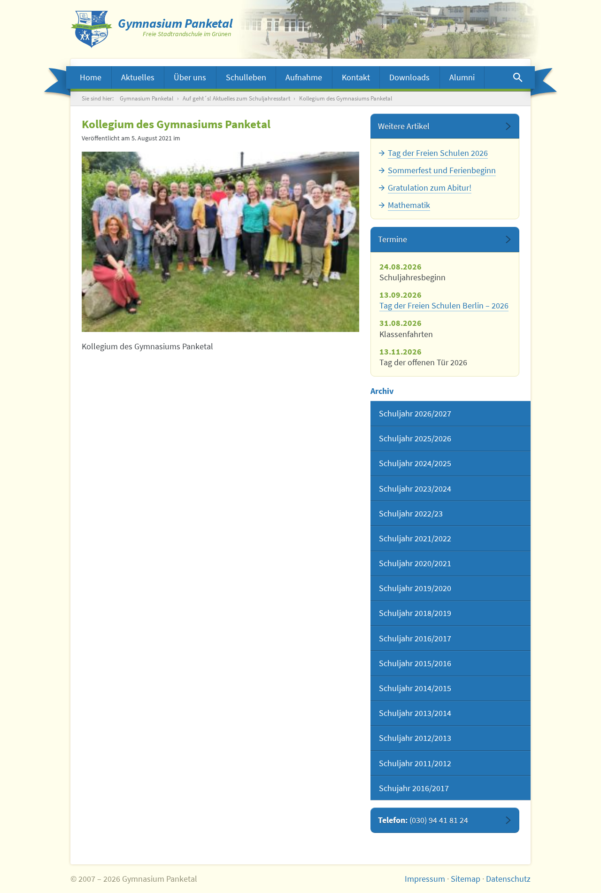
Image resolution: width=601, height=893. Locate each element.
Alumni (462, 77)
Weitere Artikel (404, 126)
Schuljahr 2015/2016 (415, 663)
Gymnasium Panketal (146, 98)
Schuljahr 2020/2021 (415, 563)
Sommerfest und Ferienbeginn (442, 170)
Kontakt (356, 77)
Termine (392, 239)
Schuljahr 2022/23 (411, 513)
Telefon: (423, 820)
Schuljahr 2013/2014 (415, 713)
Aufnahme (303, 77)
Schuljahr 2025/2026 (415, 438)
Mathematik (409, 205)
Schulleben (246, 77)
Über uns (190, 77)
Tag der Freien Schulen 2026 (438, 152)
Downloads (409, 77)
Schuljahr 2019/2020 (415, 588)
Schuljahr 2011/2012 (415, 763)
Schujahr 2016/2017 (414, 788)
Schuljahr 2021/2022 (415, 538)
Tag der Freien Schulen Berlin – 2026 (444, 305)
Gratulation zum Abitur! (429, 187)
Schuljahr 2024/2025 (415, 463)
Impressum (425, 878)
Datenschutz (508, 878)
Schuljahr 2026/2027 (415, 413)
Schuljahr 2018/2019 (415, 613)
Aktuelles (137, 77)
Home (90, 77)
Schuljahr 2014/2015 (415, 688)
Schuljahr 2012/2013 (415, 737)
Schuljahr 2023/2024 (415, 488)
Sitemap (465, 878)
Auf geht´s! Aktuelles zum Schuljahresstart (236, 98)
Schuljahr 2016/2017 (415, 638)
